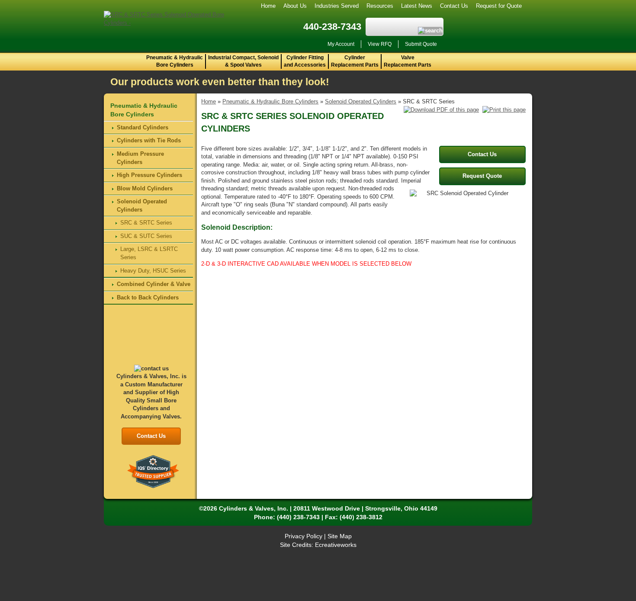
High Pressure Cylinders (149, 175)
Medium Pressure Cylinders (140, 158)
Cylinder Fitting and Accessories (305, 61)
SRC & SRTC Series (146, 222)
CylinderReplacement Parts (355, 61)
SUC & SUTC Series (146, 236)
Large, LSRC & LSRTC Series (149, 253)
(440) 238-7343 (298, 517)
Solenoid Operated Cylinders (360, 101)
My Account (341, 44)
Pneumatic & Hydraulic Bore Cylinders (174, 61)
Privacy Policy (303, 536)
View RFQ (380, 44)
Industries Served (337, 6)
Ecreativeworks (336, 544)
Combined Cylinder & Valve (153, 284)
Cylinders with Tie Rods (149, 140)
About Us (295, 6)
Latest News (416, 6)
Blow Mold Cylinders (145, 188)
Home (268, 6)
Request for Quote (499, 6)
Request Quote (482, 176)
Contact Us (454, 6)
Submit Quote (421, 44)
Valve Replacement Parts (407, 61)
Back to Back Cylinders (148, 297)
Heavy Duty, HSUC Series (153, 270)
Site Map (340, 536)
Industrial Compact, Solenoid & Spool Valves (243, 61)
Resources (379, 6)
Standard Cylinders (142, 127)
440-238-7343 (332, 26)
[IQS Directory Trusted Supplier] (153, 471)
